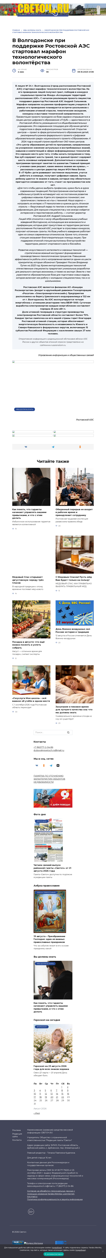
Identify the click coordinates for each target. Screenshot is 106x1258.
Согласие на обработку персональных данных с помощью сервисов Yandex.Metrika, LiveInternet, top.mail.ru (51, 1194)
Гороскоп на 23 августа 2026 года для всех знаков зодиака (51, 1067)
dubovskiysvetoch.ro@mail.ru (49, 750)
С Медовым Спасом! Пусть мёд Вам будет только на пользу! (74, 578)
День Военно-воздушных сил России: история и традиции (73, 630)
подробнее (57, 1248)
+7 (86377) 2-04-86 (43, 747)
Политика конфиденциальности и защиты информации (55, 1199)
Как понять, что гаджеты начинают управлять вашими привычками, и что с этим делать (29, 513)
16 (68, 1094)
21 (57, 1097)
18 (40, 1097)
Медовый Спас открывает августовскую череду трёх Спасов (28, 580)
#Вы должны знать (24, 409)
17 (35, 1097)
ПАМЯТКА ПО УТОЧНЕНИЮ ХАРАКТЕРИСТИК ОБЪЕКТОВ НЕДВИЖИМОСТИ (49, 779)
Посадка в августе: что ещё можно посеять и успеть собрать (28, 645)
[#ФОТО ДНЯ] (49, 860)
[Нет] (102, 1251)
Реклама (16, 1130)
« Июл (37, 1113)
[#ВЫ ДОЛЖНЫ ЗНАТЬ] (53, 998)
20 (52, 1097)
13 (52, 1094)
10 (35, 1094)
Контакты (17, 1140)
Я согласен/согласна (54, 1254)
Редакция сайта (17, 1135)
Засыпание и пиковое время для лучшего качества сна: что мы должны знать (74, 710)
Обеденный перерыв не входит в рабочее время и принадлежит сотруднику (74, 512)
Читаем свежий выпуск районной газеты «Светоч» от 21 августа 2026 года (52, 868)
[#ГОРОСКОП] (53, 1061)
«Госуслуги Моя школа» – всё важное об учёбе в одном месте (31, 699)
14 (57, 1094)
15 (62, 1094)
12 (46, 1094)
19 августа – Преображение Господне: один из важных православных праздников (49, 939)
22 (62, 1097)
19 (46, 1097)
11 (40, 1094)
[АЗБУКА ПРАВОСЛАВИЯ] (50, 931)
